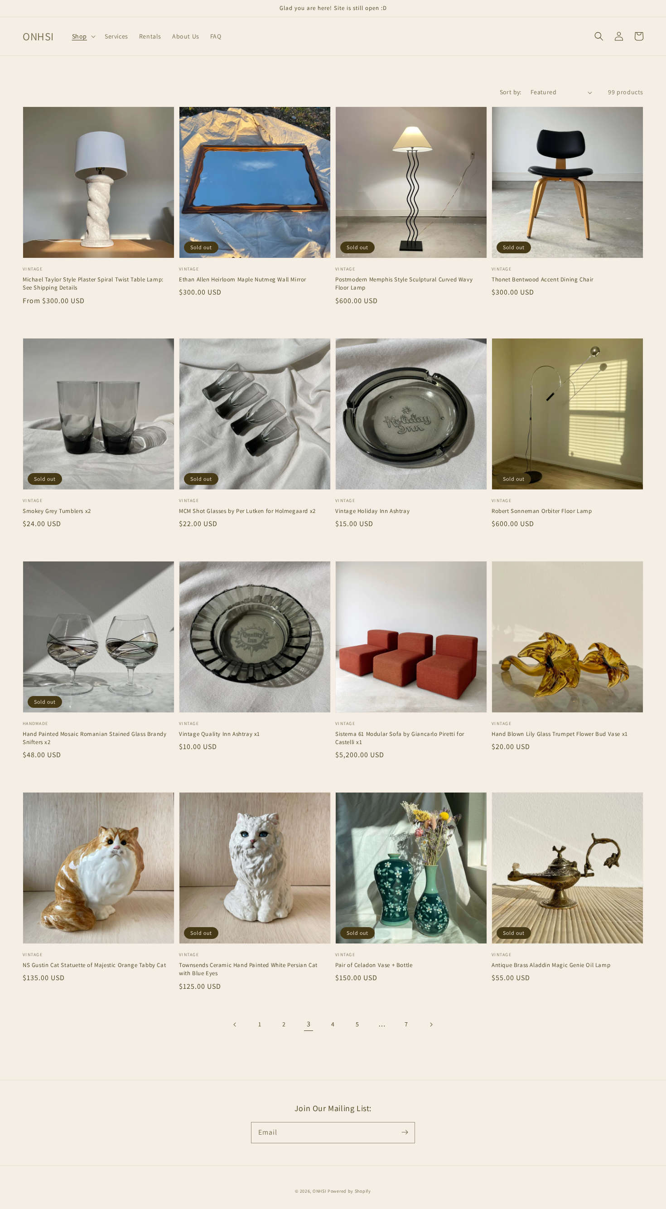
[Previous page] (235, 1025)
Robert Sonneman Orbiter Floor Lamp (542, 511)
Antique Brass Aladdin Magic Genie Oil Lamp (551, 965)
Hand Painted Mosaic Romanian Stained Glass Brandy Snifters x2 (94, 738)
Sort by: (510, 92)
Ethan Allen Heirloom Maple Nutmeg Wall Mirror (242, 279)
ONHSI (320, 1191)
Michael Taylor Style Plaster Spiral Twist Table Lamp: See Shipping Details (93, 283)
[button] (83, 36)
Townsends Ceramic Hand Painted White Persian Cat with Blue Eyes (248, 969)
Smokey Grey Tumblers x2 (57, 511)
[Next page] (431, 1025)
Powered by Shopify (349, 1191)
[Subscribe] (405, 1132)
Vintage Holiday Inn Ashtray (372, 511)
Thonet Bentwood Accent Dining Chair (543, 279)
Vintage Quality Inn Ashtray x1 (219, 734)
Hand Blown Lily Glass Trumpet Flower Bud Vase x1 (560, 734)
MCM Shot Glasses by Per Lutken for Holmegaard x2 (247, 511)
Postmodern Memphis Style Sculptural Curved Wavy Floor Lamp (404, 283)
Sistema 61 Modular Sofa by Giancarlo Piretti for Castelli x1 (399, 738)
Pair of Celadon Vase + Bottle (373, 965)
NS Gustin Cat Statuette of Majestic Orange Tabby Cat (94, 965)
